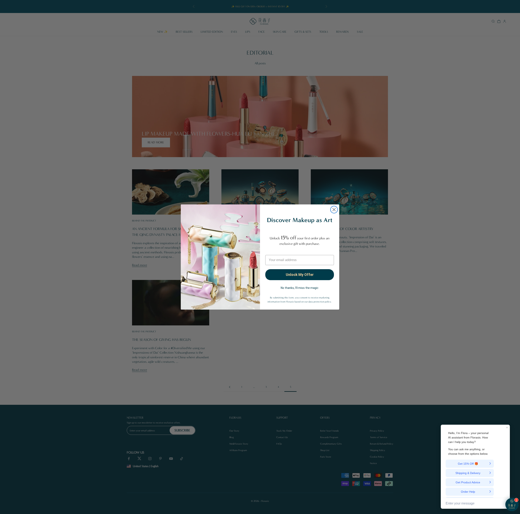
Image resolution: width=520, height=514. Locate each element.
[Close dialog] (334, 209)
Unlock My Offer (300, 274)
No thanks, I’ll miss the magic (299, 287)
